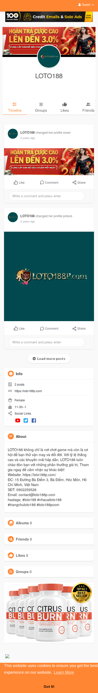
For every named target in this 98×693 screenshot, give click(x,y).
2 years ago (27, 138)
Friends (22, 539)
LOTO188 (49, 75)
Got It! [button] (49, 687)
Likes (20, 555)
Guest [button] (86, 4)
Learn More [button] (64, 672)
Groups (22, 572)
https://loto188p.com (28, 391)
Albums (22, 523)
